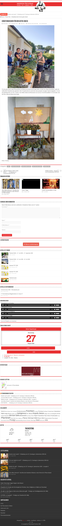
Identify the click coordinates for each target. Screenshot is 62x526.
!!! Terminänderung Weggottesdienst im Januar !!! (12, 293)
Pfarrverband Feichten (7, 393)
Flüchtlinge (45, 411)
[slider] (29, 305)
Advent (3, 411)
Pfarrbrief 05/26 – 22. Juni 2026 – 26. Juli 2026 (19, 259)
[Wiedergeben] (3, 305)
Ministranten (23, 415)
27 (30, 338)
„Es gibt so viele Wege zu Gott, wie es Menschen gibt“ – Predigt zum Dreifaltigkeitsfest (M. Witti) (24, 491)
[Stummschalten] (54, 305)
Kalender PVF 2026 (13, 265)
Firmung (40, 411)
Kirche (58, 413)
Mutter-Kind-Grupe (37, 166)
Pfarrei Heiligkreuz (19, 418)
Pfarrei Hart (7, 16)
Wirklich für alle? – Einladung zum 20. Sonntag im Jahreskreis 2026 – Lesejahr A (18, 399)
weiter (34, 352)
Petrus (59, 415)
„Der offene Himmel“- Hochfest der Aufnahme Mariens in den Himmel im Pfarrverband (10, 191)
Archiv (2, 503)
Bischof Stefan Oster (8, 411)
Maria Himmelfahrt (26, 166)
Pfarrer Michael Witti (30, 418)
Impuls (36, 413)
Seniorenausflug (18, 420)
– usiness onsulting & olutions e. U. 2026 (33, 520)
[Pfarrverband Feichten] (31, 6)
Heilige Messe (7, 413)
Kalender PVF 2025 (13, 271)
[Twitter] (32, 522)
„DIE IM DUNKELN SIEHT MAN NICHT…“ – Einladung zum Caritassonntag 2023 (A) (10, 171)
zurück (28, 348)
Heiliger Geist (14, 413)
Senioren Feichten (26, 420)
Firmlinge (36, 411)
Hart (9, 166)
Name (3, 220)
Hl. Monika (7, 356)
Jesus (41, 413)
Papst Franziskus (39, 415)
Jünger (45, 413)
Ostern (32, 415)
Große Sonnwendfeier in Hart (49, 190)
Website (3, 229)
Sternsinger (33, 420)
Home (2, 16)
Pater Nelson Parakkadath (50, 415)
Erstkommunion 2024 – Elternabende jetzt (10, 289)
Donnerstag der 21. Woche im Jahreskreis (14, 355)
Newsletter (3, 512)
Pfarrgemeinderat (48, 418)
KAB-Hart (49, 413)
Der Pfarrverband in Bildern (6, 505)
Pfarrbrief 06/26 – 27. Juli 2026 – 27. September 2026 (21, 253)
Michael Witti (5, 23)
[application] (31, 305)
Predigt (12, 420)
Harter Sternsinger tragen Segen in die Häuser (12, 483)
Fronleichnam (51, 411)
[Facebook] (30, 522)
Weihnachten (42, 420)
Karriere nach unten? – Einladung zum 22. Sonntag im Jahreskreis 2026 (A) (23, 14)
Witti (46, 420)
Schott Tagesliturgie (31, 329)
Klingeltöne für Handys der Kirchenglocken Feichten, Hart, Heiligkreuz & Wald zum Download (23, 487)
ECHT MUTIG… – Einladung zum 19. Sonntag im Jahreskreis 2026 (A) (16, 402)
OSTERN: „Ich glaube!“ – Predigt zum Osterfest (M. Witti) (15, 495)
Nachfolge (29, 415)
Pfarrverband (55, 418)
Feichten (30, 411)
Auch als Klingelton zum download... (9, 321)
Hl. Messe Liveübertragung (31, 244)
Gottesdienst (57, 411)
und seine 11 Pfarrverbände (13, 385)
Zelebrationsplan (13, 277)
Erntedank (15, 411)
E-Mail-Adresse (5, 225)
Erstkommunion (21, 411)
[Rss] (29, 522)
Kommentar (5, 206)
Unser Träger (25, 190)
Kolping (2, 415)
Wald (38, 420)
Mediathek (7, 415)
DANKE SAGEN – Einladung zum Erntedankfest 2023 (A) (52, 171)
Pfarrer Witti (41, 418)
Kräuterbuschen (16, 166)
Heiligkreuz (21, 413)
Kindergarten (54, 413)
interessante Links (5, 508)
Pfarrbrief (5, 417)
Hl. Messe (30, 413)
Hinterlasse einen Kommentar (32, 23)
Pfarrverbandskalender (5, 515)
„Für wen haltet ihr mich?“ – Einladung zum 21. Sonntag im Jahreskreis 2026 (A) (18, 397)
